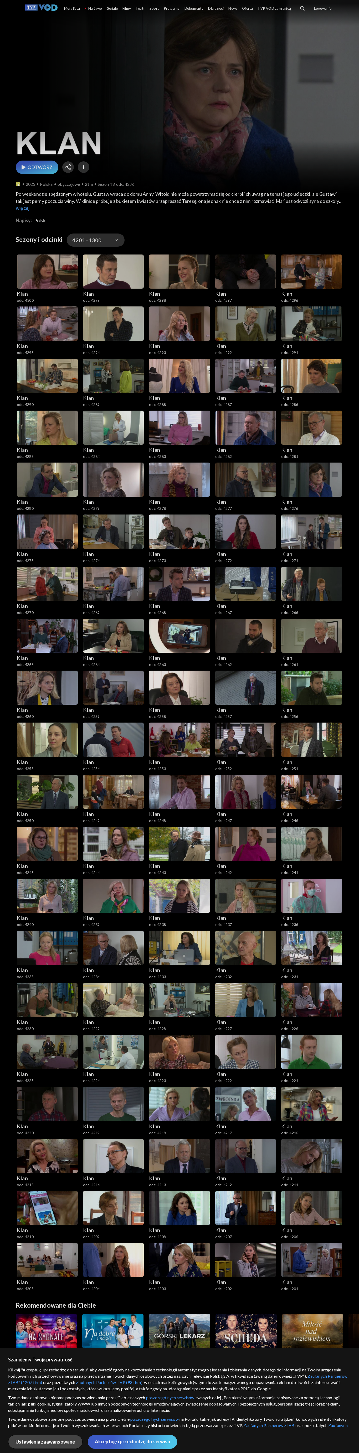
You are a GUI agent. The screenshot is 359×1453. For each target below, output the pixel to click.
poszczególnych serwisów (170, 1397)
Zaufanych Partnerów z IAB (268, 1425)
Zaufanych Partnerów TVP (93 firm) (109, 1382)
